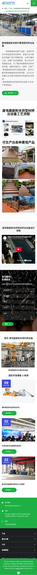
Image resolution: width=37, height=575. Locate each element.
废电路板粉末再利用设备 (22, 8)
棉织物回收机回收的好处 (11, 407)
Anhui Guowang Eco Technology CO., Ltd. (19, 558)
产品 (10, 8)
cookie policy (19, 568)
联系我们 (11, 93)
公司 (3, 544)
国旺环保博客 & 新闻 (19, 375)
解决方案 (5, 539)
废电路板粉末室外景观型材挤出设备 (17, 11)
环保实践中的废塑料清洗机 (11, 446)
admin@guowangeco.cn (12, 505)
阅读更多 (8, 413)
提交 (6, 324)
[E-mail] (18, 573)
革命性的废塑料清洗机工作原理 (13, 484)
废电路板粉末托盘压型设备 (18, 370)
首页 (5, 8)
